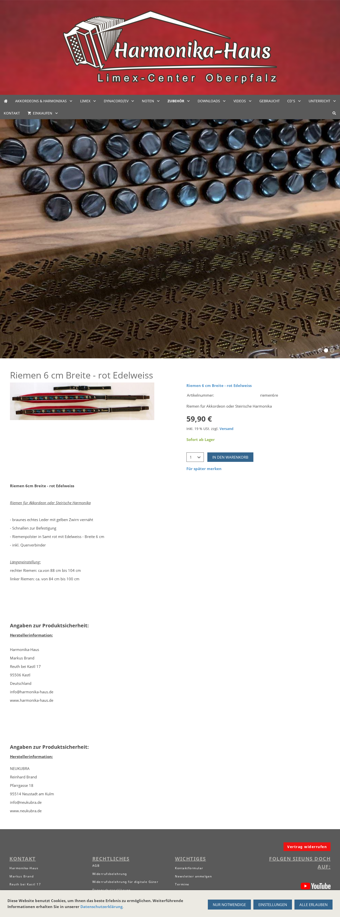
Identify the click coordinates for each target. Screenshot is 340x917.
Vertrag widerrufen (307, 846)
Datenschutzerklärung (101, 906)
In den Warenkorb (230, 457)
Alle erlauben (313, 904)
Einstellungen (272, 904)
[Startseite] (5, 101)
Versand (226, 429)
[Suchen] (334, 113)
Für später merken (204, 468)
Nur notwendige (229, 904)
